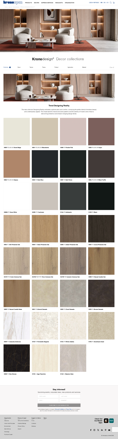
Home (6, 7)
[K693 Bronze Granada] (101, 293)
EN (101, 2)
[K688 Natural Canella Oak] (101, 261)
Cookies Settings (22, 423)
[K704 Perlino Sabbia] (73, 325)
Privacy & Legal (22, 418)
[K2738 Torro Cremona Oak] (45, 261)
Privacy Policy (21, 426)
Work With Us (7, 429)
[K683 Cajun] (101, 131)
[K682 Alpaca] (16, 164)
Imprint (19, 429)
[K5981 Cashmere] (45, 196)
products (28, 3)
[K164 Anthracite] (73, 196)
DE (104, 2)
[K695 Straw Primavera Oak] (45, 228)
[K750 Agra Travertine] (45, 358)
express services (47, 3)
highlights (59, 3)
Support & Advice (36, 418)
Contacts (34, 423)
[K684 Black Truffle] (101, 164)
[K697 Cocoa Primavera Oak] (101, 228)
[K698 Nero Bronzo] (16, 358)
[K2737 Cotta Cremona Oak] (16, 261)
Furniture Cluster (8, 434)
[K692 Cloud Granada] (73, 293)
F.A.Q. (33, 420)
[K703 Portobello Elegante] (45, 325)
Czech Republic (94, 2)
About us (6, 420)
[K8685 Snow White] (16, 196)
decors (36, 3)
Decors (10, 7)
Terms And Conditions (23, 420)
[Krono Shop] (114, 2)
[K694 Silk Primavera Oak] (16, 228)
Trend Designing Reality (27, 7)
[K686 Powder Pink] (73, 131)
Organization (7, 418)
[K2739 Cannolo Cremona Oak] (73, 261)
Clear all (112, 67)
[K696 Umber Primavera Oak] (73, 228)
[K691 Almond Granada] (45, 293)
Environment (7, 426)
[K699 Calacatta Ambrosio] (16, 325)
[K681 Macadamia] (45, 131)
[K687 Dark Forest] (73, 164)
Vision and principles (9, 423)
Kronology (6, 431)
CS (107, 2)
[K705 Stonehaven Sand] (101, 325)
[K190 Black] (101, 196)
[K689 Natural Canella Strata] (16, 293)
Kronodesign (16, 7)
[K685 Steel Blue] (45, 164)
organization (69, 3)
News (45, 418)
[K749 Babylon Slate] (73, 358)
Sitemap (34, 426)
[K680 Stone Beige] (16, 131)
